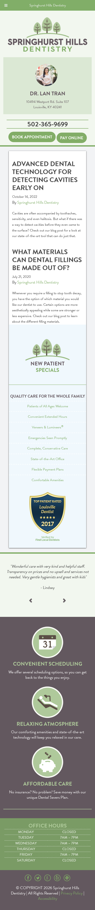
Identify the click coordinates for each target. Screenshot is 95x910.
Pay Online (71, 138)
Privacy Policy (72, 893)
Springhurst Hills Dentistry (38, 202)
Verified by (48, 538)
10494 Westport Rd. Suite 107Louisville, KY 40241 (47, 104)
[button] (31, 601)
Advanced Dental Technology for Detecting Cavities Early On (45, 176)
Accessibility (47, 898)
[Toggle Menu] (6, 5)
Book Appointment (32, 137)
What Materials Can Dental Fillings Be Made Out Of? (47, 260)
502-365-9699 (47, 124)
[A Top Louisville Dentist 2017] (47, 513)
